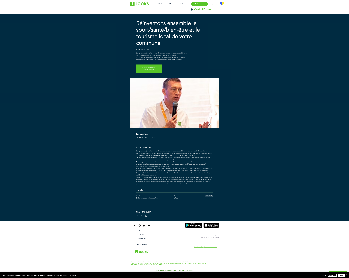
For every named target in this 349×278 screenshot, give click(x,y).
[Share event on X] (141, 216)
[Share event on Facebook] (137, 216)
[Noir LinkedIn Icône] (144, 225)
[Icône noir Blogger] (149, 225)
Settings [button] (324, 275)
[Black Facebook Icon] (135, 225)
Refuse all (332, 275)
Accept (341, 275)
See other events (149, 70)
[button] (199, 4)
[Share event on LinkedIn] (146, 216)
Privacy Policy (72, 275)
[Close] (347, 275)
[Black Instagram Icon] (139, 225)
